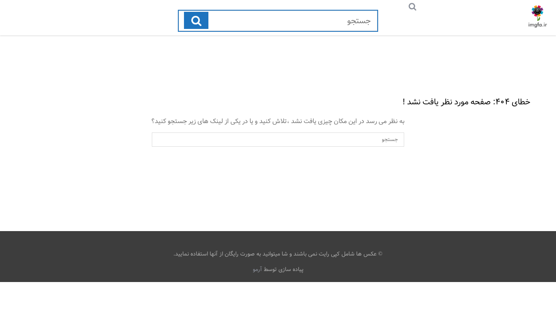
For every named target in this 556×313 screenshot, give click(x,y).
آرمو (257, 269)
